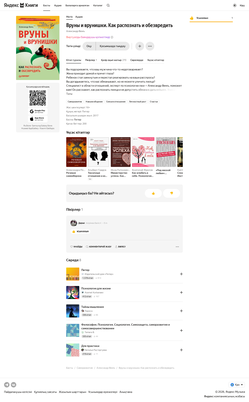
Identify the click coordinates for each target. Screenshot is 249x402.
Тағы (69, 93)
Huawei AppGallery (29, 128)
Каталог (97, 5)
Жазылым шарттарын (72, 392)
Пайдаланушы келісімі (18, 392)
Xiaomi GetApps (47, 128)
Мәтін (69, 16)
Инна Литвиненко (121, 170)
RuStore (27, 125)
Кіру (242, 5)
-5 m (105, 223)
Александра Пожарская (79, 170)
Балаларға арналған (77, 5)
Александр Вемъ (75, 31)
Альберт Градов (97, 170)
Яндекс (209, 396)
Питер (77, 119)
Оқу (89, 46)
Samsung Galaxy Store (42, 125)
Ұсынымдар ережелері (102, 392)
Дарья (81, 223)
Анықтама (125, 392)
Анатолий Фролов (142, 170)
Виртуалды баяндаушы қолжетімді (88, 37)
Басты (46, 5)
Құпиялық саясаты (45, 392)
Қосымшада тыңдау (113, 46)
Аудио (57, 5)
